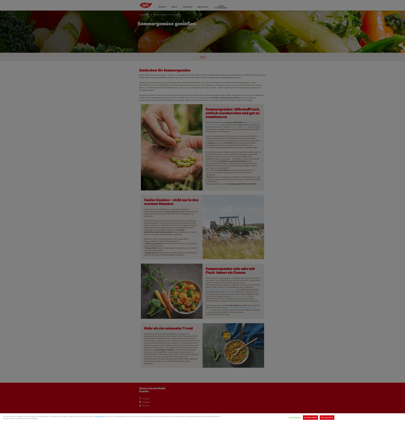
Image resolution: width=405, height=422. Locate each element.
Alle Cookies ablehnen (310, 417)
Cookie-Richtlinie (99, 416)
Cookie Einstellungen (295, 417)
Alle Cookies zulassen (327, 417)
